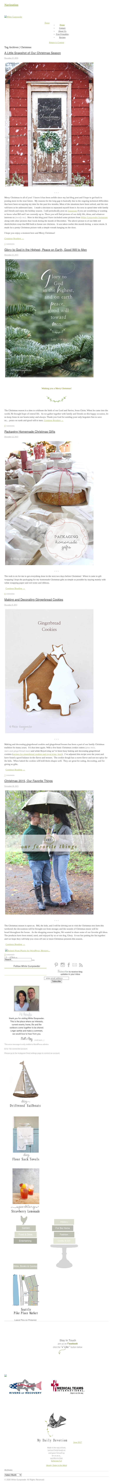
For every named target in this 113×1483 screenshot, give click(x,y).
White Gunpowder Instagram (94, 217)
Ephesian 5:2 (56, 1461)
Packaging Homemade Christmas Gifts (29, 431)
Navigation (11, 4)
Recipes (62, 37)
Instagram (72, 211)
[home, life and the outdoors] (13, 17)
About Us (62, 31)
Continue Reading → (14, 238)
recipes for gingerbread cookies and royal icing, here (37, 754)
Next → (14, 957)
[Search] (33, 960)
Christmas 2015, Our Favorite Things (28, 781)
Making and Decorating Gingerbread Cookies (33, 599)
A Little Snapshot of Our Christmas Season (32, 53)
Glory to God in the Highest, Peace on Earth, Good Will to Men (45, 249)
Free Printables (62, 34)
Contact (62, 28)
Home (62, 25)
